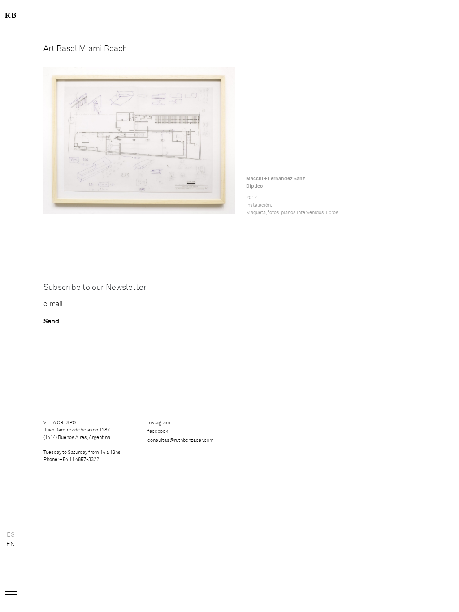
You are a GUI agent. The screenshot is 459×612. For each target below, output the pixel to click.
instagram (158, 422)
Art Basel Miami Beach (85, 49)
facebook (157, 431)
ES (11, 535)
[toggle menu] (11, 594)
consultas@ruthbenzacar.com (180, 440)
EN (10, 544)
